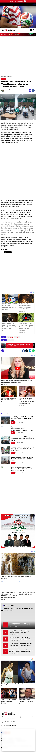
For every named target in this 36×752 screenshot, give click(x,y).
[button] (34, 30)
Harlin (6, 89)
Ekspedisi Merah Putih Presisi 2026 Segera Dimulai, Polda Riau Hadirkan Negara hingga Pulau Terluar (21, 651)
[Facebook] (23, 350)
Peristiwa (10, 337)
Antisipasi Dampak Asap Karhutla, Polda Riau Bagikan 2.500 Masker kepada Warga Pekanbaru (22, 448)
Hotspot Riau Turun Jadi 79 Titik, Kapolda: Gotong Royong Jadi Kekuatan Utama (22, 438)
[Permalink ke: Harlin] (3, 90)
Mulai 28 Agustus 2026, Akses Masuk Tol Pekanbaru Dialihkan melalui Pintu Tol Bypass (22, 418)
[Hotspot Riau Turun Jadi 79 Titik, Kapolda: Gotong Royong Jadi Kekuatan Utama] (5, 440)
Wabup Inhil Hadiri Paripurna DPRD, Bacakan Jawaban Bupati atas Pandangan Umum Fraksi (19, 631)
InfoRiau (4, 78)
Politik (17, 337)
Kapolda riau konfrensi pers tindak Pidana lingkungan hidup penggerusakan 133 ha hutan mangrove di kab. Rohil (22, 429)
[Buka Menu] (31, 30)
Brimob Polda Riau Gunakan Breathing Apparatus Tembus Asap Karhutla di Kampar (22, 458)
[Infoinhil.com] (9, 30)
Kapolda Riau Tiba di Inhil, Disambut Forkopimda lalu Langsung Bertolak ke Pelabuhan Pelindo (20, 638)
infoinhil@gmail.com (10, 725)
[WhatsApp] (33, 350)
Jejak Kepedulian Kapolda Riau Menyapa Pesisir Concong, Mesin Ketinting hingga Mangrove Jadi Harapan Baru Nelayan (20, 644)
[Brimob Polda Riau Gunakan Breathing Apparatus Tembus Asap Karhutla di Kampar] (5, 460)
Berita (12, 422)
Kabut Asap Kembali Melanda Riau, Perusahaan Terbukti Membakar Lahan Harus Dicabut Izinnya (22, 468)
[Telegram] (30, 350)
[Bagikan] (33, 90)
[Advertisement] (18, 56)
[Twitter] (26, 350)
